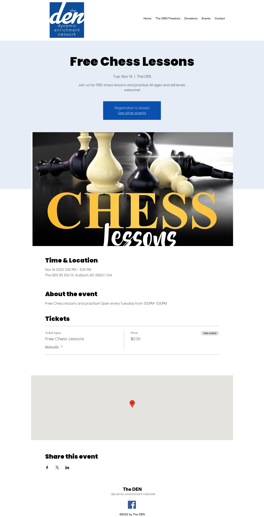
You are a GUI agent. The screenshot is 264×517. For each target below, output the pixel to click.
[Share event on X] (57, 467)
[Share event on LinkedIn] (67, 467)
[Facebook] (132, 505)
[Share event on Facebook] (47, 467)
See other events (132, 113)
